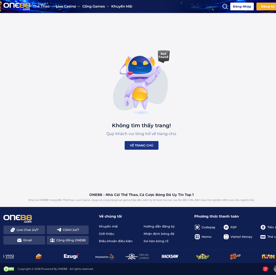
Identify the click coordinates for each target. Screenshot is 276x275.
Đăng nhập (242, 6)
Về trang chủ (141, 145)
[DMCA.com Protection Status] (8, 269)
